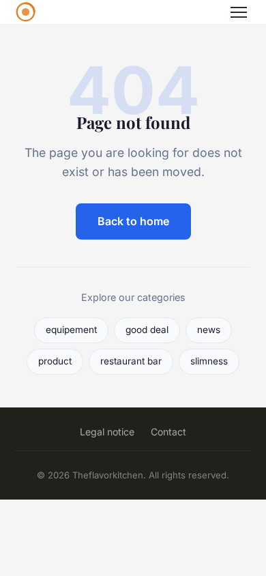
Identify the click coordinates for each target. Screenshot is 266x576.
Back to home (133, 221)
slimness (209, 361)
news (208, 329)
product (55, 361)
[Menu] (238, 12)
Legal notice (107, 431)
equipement (71, 329)
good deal (146, 329)
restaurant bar (131, 361)
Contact (168, 431)
